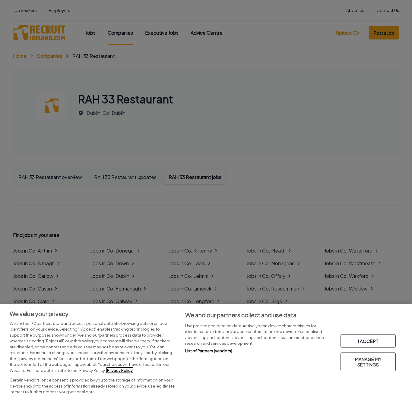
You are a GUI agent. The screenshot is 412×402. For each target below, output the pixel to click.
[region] (206, 353)
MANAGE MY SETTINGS (368, 361)
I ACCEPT (368, 341)
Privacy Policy (120, 370)
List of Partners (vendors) (208, 350)
